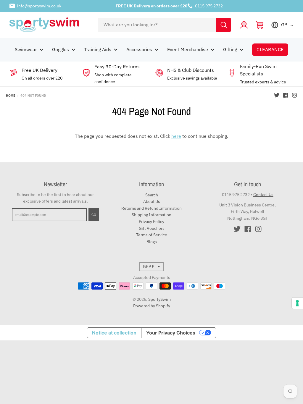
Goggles (60, 49)
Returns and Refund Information (151, 208)
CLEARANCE (270, 49)
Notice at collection (114, 333)
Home (10, 95)
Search (151, 195)
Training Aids (97, 49)
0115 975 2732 (209, 6)
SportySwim (159, 299)
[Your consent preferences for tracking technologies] (297, 303)
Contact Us (263, 194)
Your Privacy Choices (170, 333)
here (176, 136)
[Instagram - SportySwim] (294, 95)
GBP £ (148, 266)
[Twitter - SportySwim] (276, 95)
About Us (151, 201)
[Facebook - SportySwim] (285, 95)
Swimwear (26, 49)
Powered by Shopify (151, 305)
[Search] (223, 25)
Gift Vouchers (152, 228)
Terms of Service (151, 234)
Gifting (230, 49)
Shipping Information (151, 214)
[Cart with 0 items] (259, 25)
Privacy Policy (151, 221)
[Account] (244, 25)
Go (93, 215)
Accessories (139, 49)
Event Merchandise (187, 49)
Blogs (151, 241)
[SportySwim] (49, 24)
